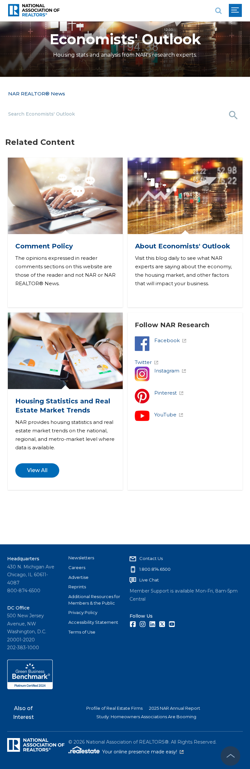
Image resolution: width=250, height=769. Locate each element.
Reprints (77, 586)
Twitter (143, 362)
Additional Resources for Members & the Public (94, 600)
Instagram (166, 371)
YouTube (165, 415)
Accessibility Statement (93, 622)
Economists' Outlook (125, 39)
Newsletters (81, 557)
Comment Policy (44, 246)
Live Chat (149, 579)
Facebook (167, 340)
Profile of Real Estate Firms (114, 708)
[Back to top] (230, 756)
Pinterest (165, 393)
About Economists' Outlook (182, 246)
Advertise (78, 577)
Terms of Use (81, 632)
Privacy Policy (82, 612)
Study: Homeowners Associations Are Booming (146, 716)
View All (37, 470)
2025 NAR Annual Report (174, 708)
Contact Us (151, 558)
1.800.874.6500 (155, 569)
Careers (76, 567)
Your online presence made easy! (143, 752)
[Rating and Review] (30, 688)
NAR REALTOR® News (36, 94)
